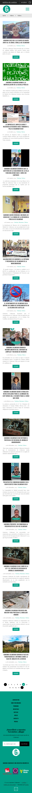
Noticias (19, 45)
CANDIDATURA (16, 700)
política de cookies (10, 2)
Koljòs (27, 785)
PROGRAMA (16, 706)
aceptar (24, 2)
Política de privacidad (10, 785)
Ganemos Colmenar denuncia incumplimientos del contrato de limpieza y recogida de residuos (16, 350)
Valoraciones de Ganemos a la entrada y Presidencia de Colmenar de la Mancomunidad (16, 261)
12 (10, 687)
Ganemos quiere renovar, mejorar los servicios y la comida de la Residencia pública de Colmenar (16, 217)
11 (26, 684)
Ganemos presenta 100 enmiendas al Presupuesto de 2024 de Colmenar (16, 525)
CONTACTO (16, 718)
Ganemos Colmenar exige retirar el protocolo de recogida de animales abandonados (16, 440)
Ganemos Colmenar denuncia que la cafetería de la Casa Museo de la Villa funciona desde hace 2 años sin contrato (16, 172)
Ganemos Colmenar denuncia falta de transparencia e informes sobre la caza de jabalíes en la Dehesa (16, 657)
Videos (19, 15)
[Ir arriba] (16, 789)
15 (18, 687)
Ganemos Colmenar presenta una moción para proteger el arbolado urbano (16, 612)
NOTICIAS (16, 712)
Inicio (4, 15)
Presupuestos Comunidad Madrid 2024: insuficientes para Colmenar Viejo (16, 483)
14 (15, 687)
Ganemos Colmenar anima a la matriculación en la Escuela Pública (16, 84)
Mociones (21, 222)
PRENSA (16, 722)
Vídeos (12, 15)
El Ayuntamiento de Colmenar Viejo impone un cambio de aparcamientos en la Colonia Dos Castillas (16, 305)
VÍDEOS (16, 715)
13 (13, 687)
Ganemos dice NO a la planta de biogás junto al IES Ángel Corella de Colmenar (16, 41)
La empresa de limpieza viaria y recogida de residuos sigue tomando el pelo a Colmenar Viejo (16, 127)
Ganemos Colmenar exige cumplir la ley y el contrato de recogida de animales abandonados (16, 568)
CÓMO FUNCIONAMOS (16, 703)
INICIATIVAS (16, 709)
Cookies (24, 782)
